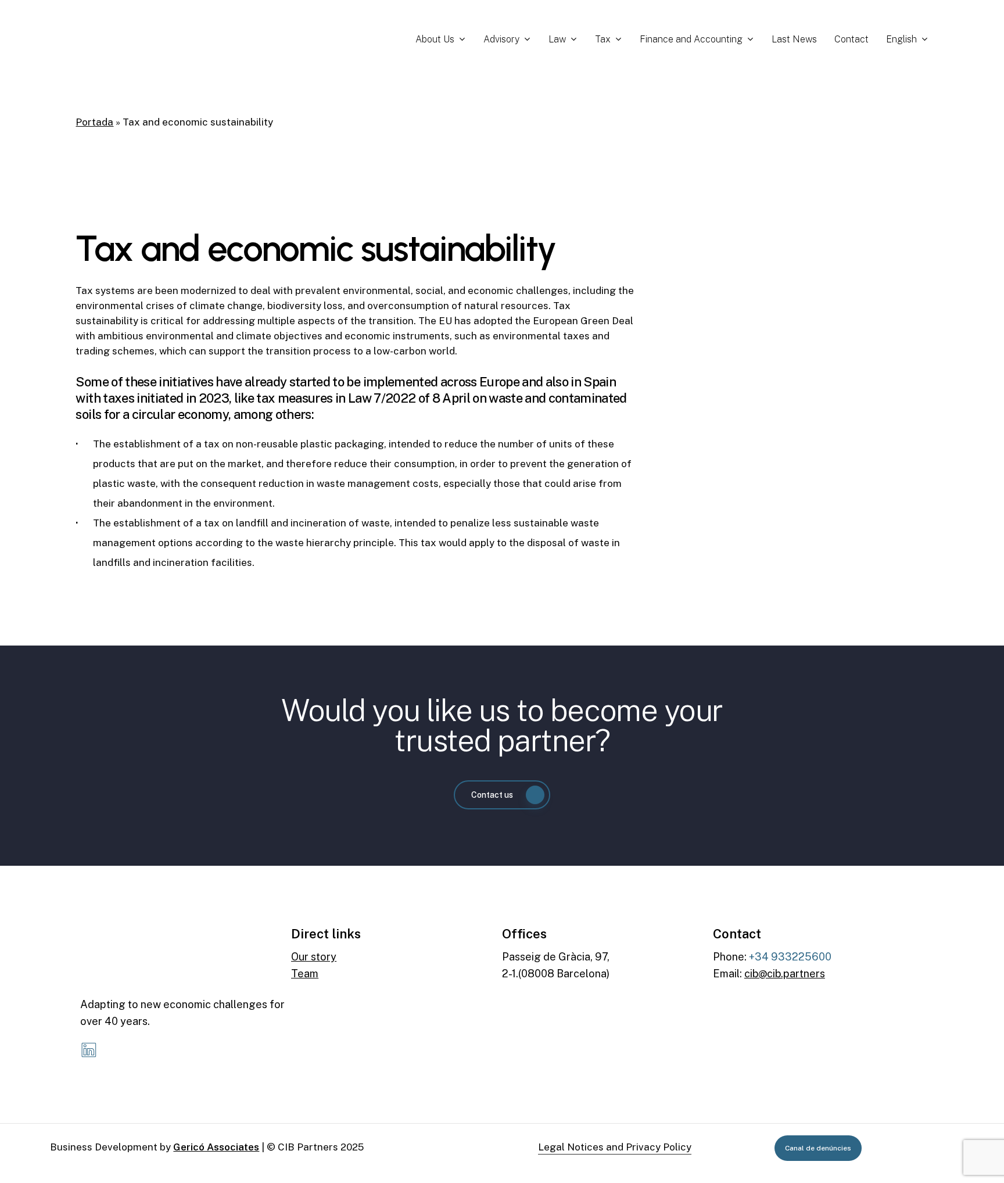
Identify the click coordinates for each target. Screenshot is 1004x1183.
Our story (313, 957)
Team (304, 973)
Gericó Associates (216, 1147)
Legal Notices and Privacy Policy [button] (614, 1147)
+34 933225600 (790, 957)
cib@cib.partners (784, 973)
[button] (502, 794)
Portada (94, 122)
